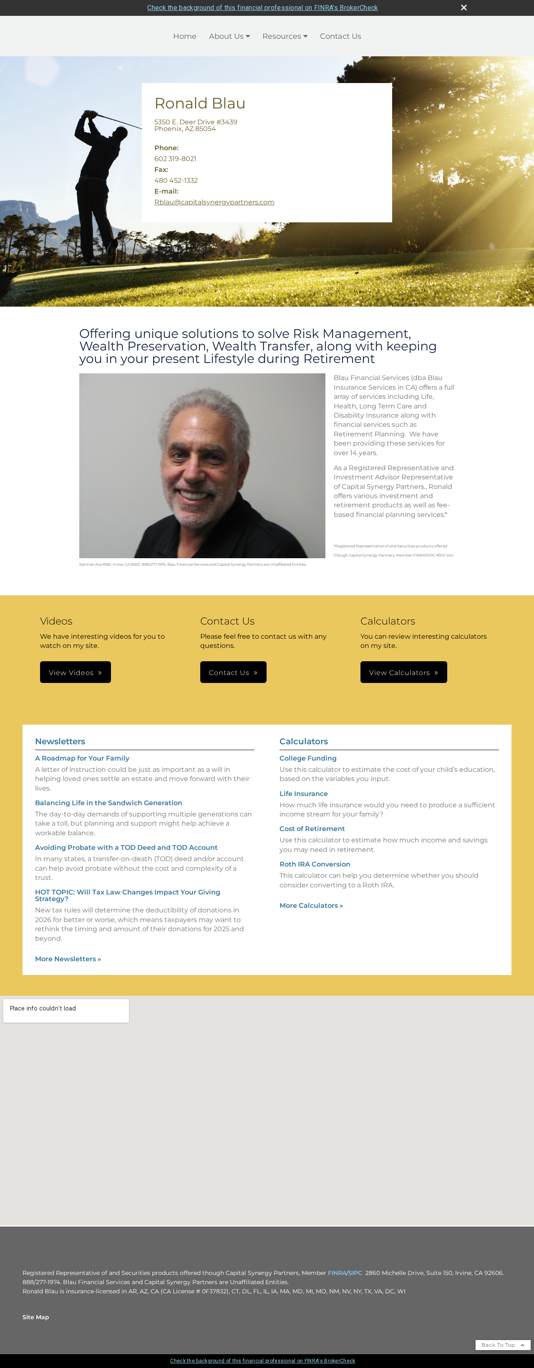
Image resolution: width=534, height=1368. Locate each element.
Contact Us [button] (229, 673)
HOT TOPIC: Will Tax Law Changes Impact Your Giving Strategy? (127, 895)
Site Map (36, 1317)
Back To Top (499, 1345)
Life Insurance (304, 794)
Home (184, 36)
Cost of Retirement (312, 829)
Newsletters (60, 741)
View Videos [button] (71, 673)
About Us (226, 36)
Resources (281, 36)
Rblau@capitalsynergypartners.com (214, 202)
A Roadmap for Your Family (82, 758)
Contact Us (340, 36)
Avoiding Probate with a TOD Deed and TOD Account (126, 848)
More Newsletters (68, 959)
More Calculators (311, 905)
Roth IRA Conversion (315, 864)
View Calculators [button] (399, 673)
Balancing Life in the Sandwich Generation (108, 803)
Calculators (304, 741)
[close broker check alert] (464, 7)
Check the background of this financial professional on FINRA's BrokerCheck (262, 8)
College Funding (308, 758)
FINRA (337, 1273)
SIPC (355, 1273)
